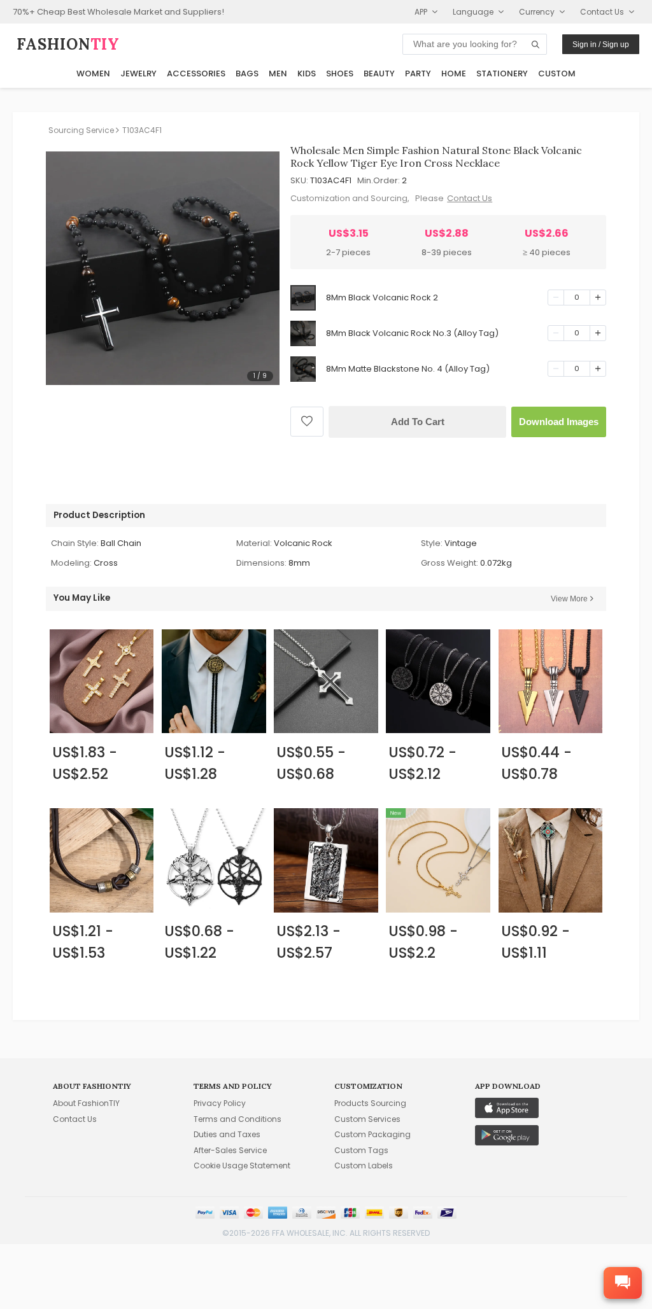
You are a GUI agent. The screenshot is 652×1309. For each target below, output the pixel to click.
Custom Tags (361, 1150)
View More (569, 598)
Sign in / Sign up (600, 44)
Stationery (502, 73)
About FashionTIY (86, 1103)
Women (93, 73)
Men (278, 73)
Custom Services (367, 1119)
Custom (557, 73)
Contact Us (469, 198)
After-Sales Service (230, 1150)
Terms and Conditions (237, 1119)
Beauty (379, 73)
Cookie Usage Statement (242, 1165)
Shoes (339, 73)
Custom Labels (363, 1165)
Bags (247, 73)
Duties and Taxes (227, 1134)
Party (418, 73)
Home (453, 73)
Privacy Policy (220, 1103)
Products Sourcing (370, 1103)
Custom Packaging (372, 1134)
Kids (306, 73)
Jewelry (138, 73)
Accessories (196, 73)
